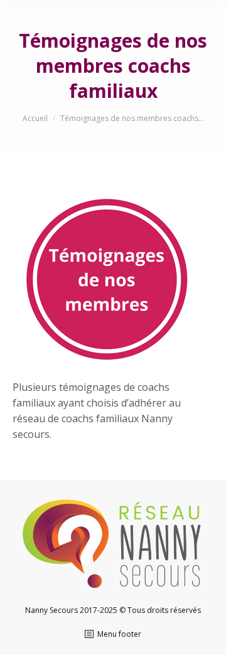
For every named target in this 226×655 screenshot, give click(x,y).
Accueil (35, 118)
